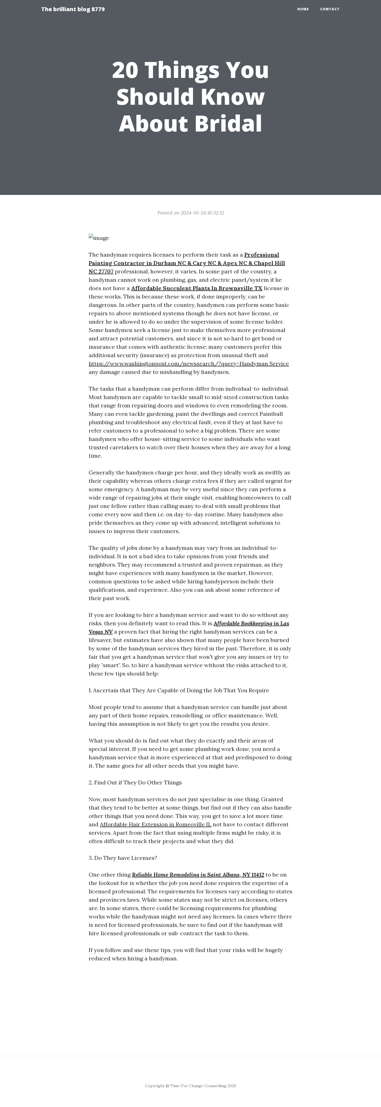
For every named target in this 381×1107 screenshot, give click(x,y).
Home (303, 9)
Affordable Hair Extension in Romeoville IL (155, 824)
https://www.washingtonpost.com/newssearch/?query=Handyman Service (189, 363)
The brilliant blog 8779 (73, 9)
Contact (330, 9)
